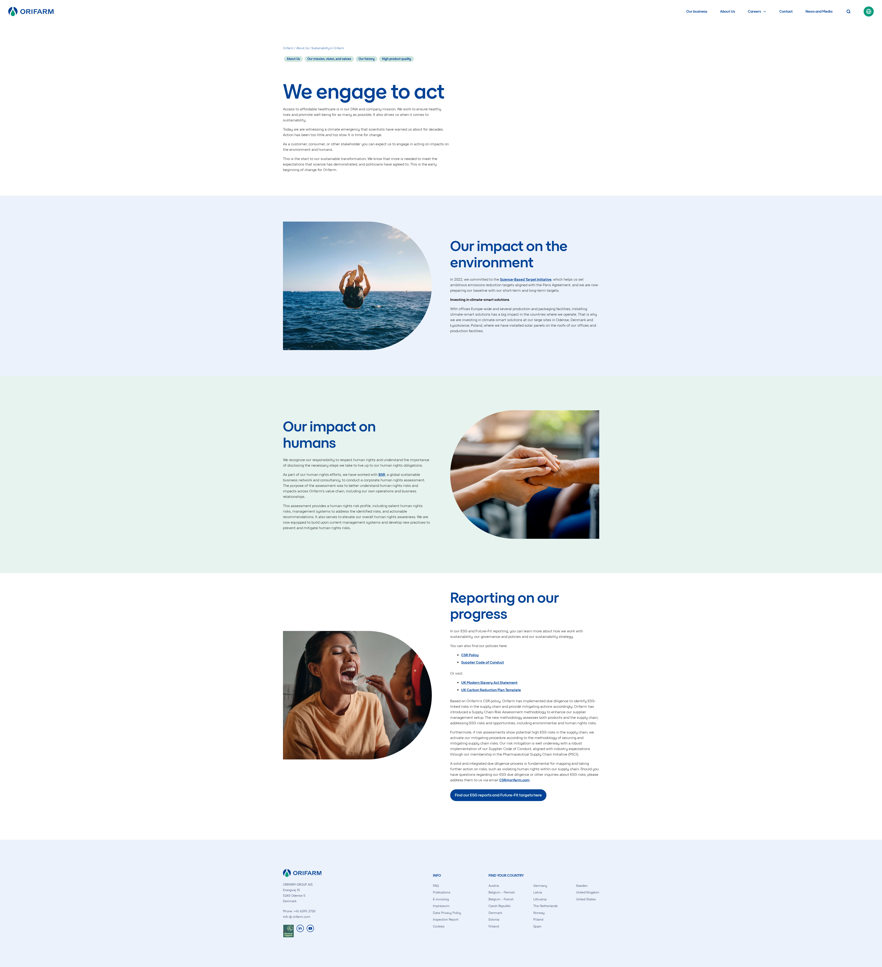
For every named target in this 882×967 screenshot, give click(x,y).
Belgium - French (501, 899)
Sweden (582, 886)
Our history (367, 59)
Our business (696, 11)
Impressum (441, 906)
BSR (382, 474)
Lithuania (540, 899)
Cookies (438, 926)
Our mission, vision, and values (329, 59)
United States (586, 899)
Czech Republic (500, 906)
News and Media (819, 11)
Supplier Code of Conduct (482, 662)
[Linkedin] (300, 931)
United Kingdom (587, 892)
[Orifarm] (31, 11)
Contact (786, 11)
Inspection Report (445, 919)
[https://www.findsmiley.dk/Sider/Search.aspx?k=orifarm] (288, 931)
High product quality (396, 59)
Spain (537, 926)
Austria (494, 886)
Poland (538, 919)
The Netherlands (545, 906)
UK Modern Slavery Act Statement (489, 682)
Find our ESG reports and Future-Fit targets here (498, 795)
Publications (441, 892)
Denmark (495, 913)
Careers (754, 11)
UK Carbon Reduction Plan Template (491, 690)
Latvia (537, 892)
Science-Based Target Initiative (525, 279)
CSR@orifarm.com (514, 780)
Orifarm (288, 48)
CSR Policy (470, 655)
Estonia (494, 919)
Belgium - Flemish (502, 892)
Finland (494, 926)
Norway (539, 913)
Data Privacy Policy (447, 913)
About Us (727, 11)
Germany (540, 886)
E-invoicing (441, 899)
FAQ (436, 886)
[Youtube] (310, 931)
